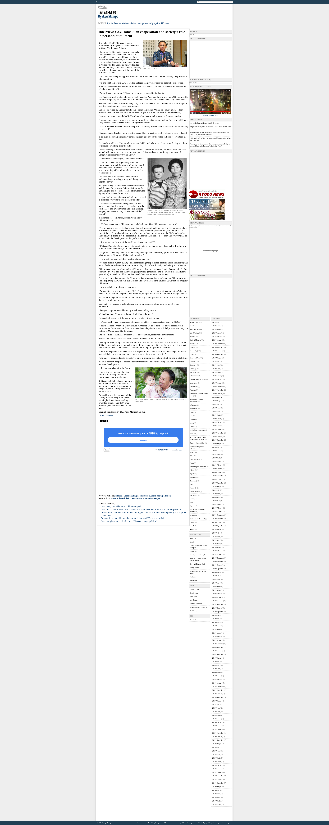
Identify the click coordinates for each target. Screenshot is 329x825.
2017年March (216, 547)
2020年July (215, 404)
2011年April (216, 801)
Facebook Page (194, 589)
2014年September (217, 654)
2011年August (216, 787)
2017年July (215, 533)
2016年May (216, 583)
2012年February (217, 765)
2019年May (216, 454)
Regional (192, 477)
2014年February (217, 679)
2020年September (217, 397)
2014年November (217, 647)
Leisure (192, 412)
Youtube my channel (196, 611)
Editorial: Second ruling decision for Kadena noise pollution (142, 496)
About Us (193, 538)
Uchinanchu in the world (197, 519)
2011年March (216, 804)
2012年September (217, 740)
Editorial (192, 369)
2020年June (216, 408)
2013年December (217, 686)
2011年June (216, 794)
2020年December (217, 387)
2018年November (217, 476)
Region (192, 474)
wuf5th (192, 526)
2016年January (217, 597)
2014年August (216, 658)
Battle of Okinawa (195, 340)
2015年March (216, 633)
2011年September (217, 783)
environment (193, 383)
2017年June (216, 536)
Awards (192, 542)
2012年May (216, 754)
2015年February (217, 636)
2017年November (217, 519)
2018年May (216, 497)
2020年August (216, 401)
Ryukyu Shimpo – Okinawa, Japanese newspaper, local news (117, 15)
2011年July (215, 790)
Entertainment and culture (197, 379)
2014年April (216, 672)
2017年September (217, 526)
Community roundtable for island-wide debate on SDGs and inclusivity (133, 518)
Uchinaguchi (193, 515)
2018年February (217, 508)
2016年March (216, 590)
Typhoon (192, 506)
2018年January (217, 511)
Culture (192, 354)
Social (191, 484)
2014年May (216, 669)
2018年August (216, 486)
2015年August (216, 615)
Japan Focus (193, 597)
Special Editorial (195, 492)
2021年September (217, 354)
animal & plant (194, 322)
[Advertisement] (185, 11)
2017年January (217, 554)
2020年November (217, 390)
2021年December (217, 344)
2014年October (217, 651)
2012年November (217, 733)
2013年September (217, 697)
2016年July (215, 576)
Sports (192, 499)
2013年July (215, 704)
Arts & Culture (194, 333)
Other (191, 456)
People (192, 463)
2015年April (216, 629)
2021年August (216, 358)
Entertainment (194, 376)
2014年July (215, 662)
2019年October (217, 436)
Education (193, 372)
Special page (193, 495)
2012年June (216, 751)
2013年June (216, 708)
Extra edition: (194, 387)
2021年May (216, 369)
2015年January (217, 640)
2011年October (217, 779)
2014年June (216, 665)
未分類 (192, 529)
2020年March (216, 419)
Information (193, 405)
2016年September (217, 569)
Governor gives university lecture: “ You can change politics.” (129, 521)
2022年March (216, 333)
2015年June (216, 622)
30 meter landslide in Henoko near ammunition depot (135, 498)
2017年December (217, 515)
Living (192, 423)
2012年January (217, 769)
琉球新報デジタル (163, 450)
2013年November (217, 690)
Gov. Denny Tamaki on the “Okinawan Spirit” (121, 506)
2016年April (216, 586)
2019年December (217, 429)
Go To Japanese (106, 415)
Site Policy (193, 577)
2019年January (217, 469)
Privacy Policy (194, 568)
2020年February (217, 422)
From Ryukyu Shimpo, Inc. (198, 555)
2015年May (216, 626)
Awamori (192, 336)
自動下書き (193, 580)
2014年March (216, 676)
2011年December (217, 772)
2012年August (216, 744)
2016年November (217, 562)
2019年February (217, 465)
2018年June (216, 494)
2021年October (217, 351)
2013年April (216, 715)
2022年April (216, 329)
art (190, 326)
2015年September (217, 612)
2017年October (217, 522)
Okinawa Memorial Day (197, 443)
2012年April (216, 758)
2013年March (216, 719)
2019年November (217, 433)
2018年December (217, 472)
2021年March (216, 376)
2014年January (217, 683)
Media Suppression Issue (197, 430)
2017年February (217, 551)
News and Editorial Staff (197, 564)
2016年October (217, 565)
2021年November (217, 347)
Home (98, 2)
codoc (180, 450)
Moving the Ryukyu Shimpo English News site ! (205, 123)
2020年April (216, 415)
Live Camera (193, 600)
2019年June (216, 451)
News (191, 434)
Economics (193, 361)
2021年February (217, 379)
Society (192, 488)
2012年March (216, 762)
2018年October (217, 479)
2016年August (216, 572)
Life (191, 416)
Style (191, 502)
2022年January (217, 340)
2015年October (217, 608)
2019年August (216, 444)
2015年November (217, 604)
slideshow (193, 481)
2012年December (217, 729)
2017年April (216, 544)
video (191, 522)
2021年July (215, 361)
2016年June (216, 579)
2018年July (215, 490)
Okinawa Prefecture (196, 604)
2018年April (216, 501)
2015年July (215, 619)
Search (199, 2)
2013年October (217, 694)
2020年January (217, 426)
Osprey (192, 452)
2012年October (217, 737)
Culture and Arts (195, 358)
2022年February (217, 336)
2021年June (216, 365)
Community (193, 351)
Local (191, 426)
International (193, 409)
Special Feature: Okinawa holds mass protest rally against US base (138, 23)
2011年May (216, 797)
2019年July (215, 447)
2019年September (217, 440)
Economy (192, 365)
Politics (192, 470)
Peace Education (195, 459)
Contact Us (193, 551)
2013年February (217, 722)
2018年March (216, 504)
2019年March (216, 461)
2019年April (216, 458)
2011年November (217, 776)
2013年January (217, 726)
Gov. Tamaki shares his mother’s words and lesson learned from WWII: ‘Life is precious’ (141, 509)
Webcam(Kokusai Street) (210, 115)
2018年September (217, 483)
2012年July (215, 747)
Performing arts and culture (198, 467)
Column (192, 347)
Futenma (192, 390)
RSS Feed (193, 620)
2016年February (217, 594)
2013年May (216, 712)
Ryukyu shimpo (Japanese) (198, 607)
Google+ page (194, 593)
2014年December (217, 644)
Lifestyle (192, 419)
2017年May (216, 540)
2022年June (216, 322)
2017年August (216, 529)
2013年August (216, 701)
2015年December (217, 601)
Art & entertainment (196, 329)
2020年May (216, 411)
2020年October (217, 394)
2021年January (217, 383)
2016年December (217, 558)
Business (192, 344)
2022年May (216, 326)
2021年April (216, 372)
